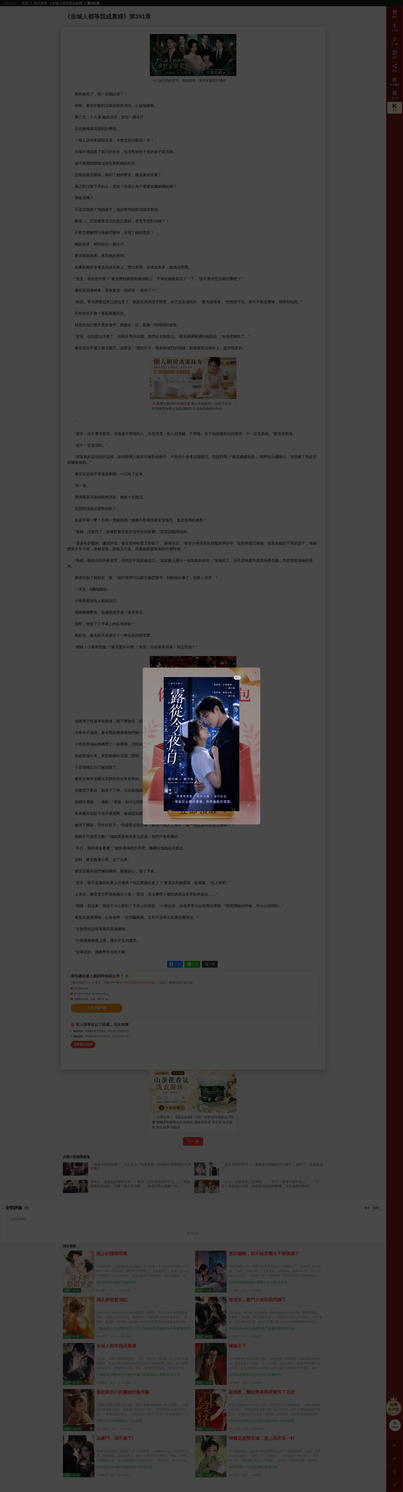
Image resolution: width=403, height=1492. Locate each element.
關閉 (237, 677)
